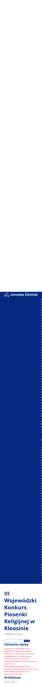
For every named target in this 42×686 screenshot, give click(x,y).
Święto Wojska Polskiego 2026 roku (17, 666)
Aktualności (19, 634)
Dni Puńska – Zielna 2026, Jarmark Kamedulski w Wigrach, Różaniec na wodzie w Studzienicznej (20, 661)
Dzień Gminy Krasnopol (12, 674)
